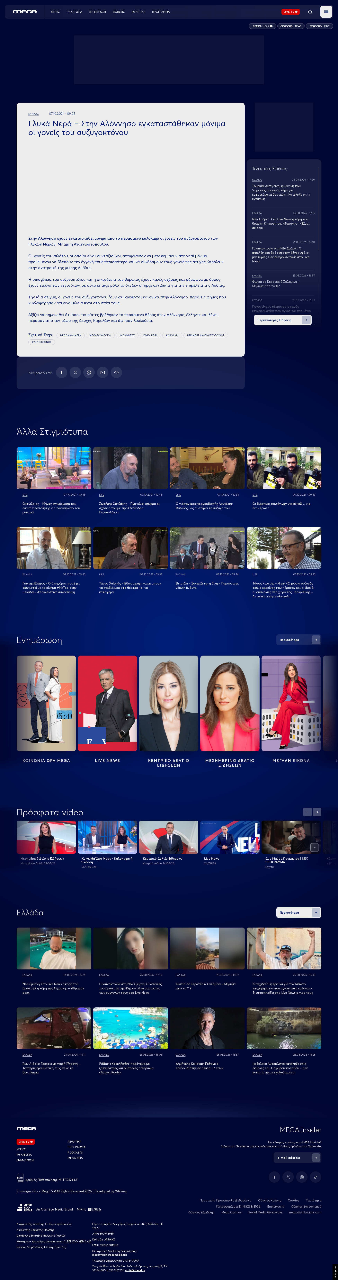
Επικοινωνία (275, 1206)
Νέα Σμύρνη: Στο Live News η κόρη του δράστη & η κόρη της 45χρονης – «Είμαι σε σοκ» (280, 223)
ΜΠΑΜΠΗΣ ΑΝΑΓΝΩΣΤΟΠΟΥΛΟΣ (205, 335)
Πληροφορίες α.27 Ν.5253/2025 (238, 1206)
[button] (326, 12)
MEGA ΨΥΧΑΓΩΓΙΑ (100, 335)
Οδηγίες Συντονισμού (306, 1206)
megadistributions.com (305, 1212)
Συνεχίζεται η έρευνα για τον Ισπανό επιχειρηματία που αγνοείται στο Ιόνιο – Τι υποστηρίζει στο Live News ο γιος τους (283, 988)
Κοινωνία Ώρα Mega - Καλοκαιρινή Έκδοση (107, 860)
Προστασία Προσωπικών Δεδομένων (225, 1200)
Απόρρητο (335, 1272)
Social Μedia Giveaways (265, 1212)
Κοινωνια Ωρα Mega (46, 760)
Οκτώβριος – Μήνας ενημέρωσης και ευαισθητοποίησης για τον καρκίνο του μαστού (51, 508)
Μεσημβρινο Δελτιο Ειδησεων (230, 763)
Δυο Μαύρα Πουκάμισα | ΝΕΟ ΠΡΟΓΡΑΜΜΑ (286, 860)
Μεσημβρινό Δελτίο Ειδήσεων (42, 858)
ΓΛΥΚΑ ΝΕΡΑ (150, 335)
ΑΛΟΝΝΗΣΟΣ (127, 335)
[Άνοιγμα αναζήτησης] (310, 12)
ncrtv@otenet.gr (135, 1270)
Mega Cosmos (231, 1212)
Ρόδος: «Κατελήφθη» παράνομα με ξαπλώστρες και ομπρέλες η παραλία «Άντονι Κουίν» (126, 1068)
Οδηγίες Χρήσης (269, 1200)
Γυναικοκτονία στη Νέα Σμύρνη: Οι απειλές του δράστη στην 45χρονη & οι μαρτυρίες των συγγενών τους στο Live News (130, 988)
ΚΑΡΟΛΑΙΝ (172, 335)
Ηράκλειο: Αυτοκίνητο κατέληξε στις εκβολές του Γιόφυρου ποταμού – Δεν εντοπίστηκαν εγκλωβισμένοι (280, 1068)
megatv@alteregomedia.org (109, 1254)
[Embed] (116, 372)
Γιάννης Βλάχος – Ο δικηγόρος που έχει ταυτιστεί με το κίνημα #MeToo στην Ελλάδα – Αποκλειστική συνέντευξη (51, 587)
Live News (107, 760)
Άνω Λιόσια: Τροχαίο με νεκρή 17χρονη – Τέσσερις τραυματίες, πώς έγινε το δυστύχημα (51, 1068)
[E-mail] (103, 372)
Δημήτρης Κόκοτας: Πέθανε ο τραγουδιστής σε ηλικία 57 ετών (199, 1066)
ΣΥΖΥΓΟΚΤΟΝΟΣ (41, 342)
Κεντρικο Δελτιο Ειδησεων (168, 763)
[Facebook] (61, 372)
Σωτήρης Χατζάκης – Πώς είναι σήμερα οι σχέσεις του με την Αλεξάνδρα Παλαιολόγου (129, 508)
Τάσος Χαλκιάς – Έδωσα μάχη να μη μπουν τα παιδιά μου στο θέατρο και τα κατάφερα (130, 587)
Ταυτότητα (313, 1200)
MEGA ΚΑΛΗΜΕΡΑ (70, 335)
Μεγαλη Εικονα (291, 760)
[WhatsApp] (89, 372)
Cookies (293, 1200)
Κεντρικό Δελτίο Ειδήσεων (162, 858)
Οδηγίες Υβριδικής (201, 1212)
